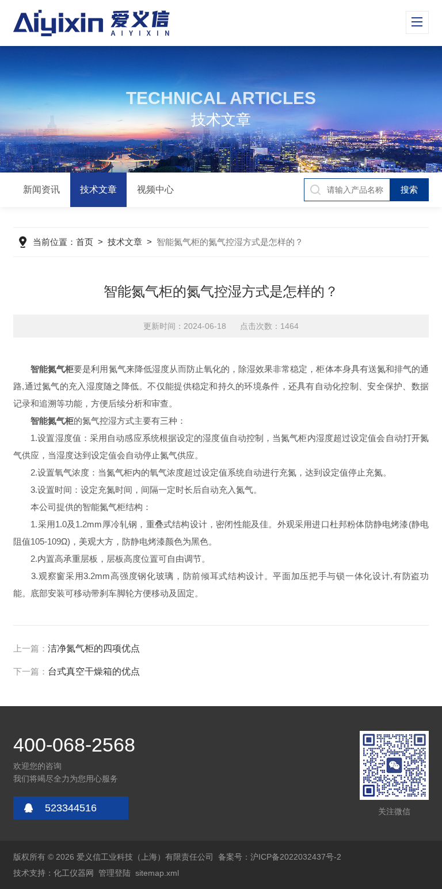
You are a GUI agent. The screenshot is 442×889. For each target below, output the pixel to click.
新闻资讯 (41, 189)
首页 (84, 242)
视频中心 (155, 189)
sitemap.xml (157, 872)
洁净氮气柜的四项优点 (94, 648)
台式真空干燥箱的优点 (94, 671)
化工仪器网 (74, 872)
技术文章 (98, 189)
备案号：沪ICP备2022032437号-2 (279, 856)
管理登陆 (114, 872)
